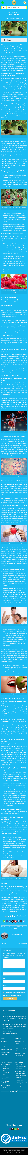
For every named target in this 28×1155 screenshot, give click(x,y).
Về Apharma (5, 1041)
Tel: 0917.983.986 (7, 1031)
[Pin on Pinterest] (15, 921)
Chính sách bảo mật (7, 1049)
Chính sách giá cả (21, 1046)
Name (5, 971)
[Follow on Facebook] (9, 1129)
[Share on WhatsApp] (4, 921)
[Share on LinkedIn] (18, 921)
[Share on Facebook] (7, 921)
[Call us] (15, 1129)
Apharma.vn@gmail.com (12, 1033)
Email (4, 978)
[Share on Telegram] (24, 921)
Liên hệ (4, 1044)
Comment (6, 957)
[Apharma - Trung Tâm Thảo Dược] (14, 2)
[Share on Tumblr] (21, 921)
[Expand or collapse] (25, 40)
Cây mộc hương (22, 943)
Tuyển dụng (5, 1046)
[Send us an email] (12, 1129)
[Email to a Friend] (12, 921)
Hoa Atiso (4, 943)
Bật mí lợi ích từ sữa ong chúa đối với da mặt (21, 1066)
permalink (15, 928)
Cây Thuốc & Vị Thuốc (13, 12)
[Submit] (25, 7)
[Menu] (2, 2)
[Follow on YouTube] (18, 1129)
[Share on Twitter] (9, 921)
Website (5, 985)
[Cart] (25, 2)
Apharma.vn (20, 18)
